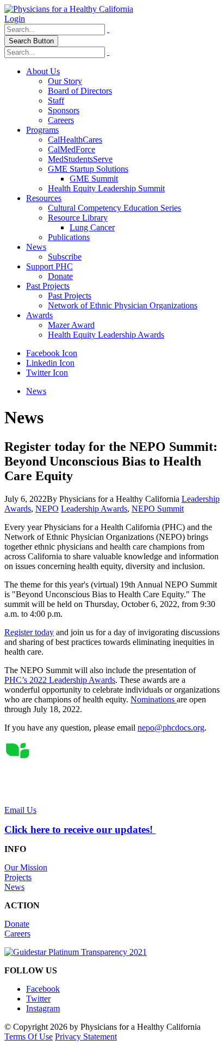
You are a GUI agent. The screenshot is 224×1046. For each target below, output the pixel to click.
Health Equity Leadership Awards (106, 334)
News (36, 246)
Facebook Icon (51, 353)
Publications (69, 237)
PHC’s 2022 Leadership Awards (59, 680)
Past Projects (48, 285)
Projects (18, 877)
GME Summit (94, 178)
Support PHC (49, 266)
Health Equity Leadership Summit (106, 188)
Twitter (38, 998)
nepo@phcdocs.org (171, 727)
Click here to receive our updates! (79, 829)
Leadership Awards (94, 508)
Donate (60, 276)
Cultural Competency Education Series (114, 207)
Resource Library (78, 217)
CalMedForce (71, 149)
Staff (56, 100)
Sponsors (63, 110)
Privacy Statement (86, 1036)
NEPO (47, 508)
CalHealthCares (75, 139)
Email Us (20, 810)
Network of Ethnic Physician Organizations (122, 305)
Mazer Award (71, 325)
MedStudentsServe (80, 159)
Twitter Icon (47, 372)
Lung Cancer (92, 227)
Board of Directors (80, 90)
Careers (61, 120)
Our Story (65, 81)
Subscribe (65, 256)
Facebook (43, 988)
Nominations (153, 699)
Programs (42, 129)
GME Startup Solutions (88, 168)
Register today (29, 632)
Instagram (43, 1008)
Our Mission (25, 867)
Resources (43, 198)
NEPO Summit (158, 508)
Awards (39, 315)
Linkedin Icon (50, 362)
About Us (43, 71)
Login (14, 18)
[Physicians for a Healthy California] (68, 9)
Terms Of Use (28, 1036)
